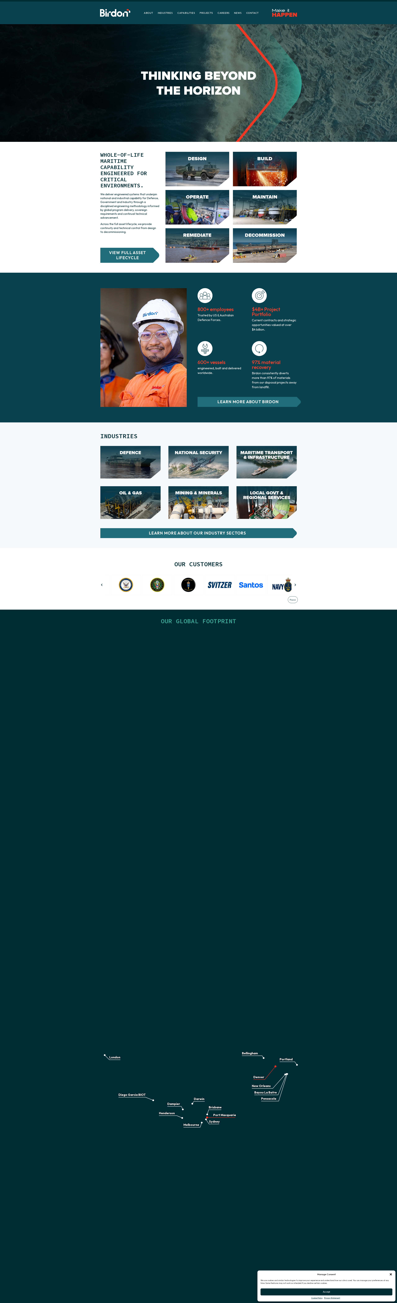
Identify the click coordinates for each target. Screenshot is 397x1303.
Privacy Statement (332, 1298)
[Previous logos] (101, 584)
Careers (224, 12)
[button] (390, 1274)
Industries (165, 12)
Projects (206, 12)
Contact (252, 12)
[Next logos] (295, 584)
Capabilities (186, 12)
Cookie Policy (317, 1298)
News (237, 12)
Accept (326, 1291)
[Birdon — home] (115, 13)
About (148, 12)
